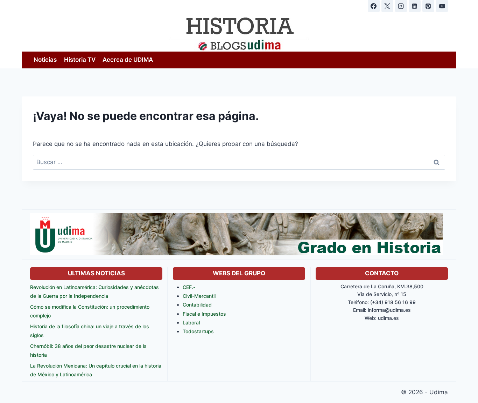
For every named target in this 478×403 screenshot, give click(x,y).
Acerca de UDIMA (128, 59)
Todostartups (198, 331)
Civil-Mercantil (199, 296)
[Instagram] (401, 6)
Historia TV (80, 59)
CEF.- (189, 287)
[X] (387, 6)
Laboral (191, 322)
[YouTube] (442, 6)
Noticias (45, 59)
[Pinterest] (428, 6)
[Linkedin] (415, 6)
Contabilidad (197, 305)
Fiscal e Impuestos (204, 314)
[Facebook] (374, 6)
